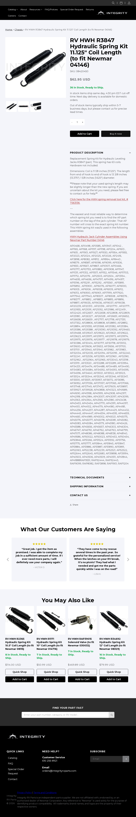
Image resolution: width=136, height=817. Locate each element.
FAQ (10, 763)
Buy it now (116, 134)
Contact (12, 779)
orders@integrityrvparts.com (59, 770)
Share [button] (75, 505)
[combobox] (68, 715)
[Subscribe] (126, 759)
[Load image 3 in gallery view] (35, 106)
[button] (113, 3)
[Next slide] (128, 559)
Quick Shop (20, 672)
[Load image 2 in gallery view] (23, 106)
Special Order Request (16, 771)
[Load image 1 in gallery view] (11, 106)
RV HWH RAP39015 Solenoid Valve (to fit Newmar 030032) (81, 642)
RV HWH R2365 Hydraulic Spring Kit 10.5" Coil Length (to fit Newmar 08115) (19, 643)
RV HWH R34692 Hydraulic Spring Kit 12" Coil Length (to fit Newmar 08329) (112, 643)
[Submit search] (111, 715)
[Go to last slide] (8, 559)
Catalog (12, 758)
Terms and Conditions (44, 792)
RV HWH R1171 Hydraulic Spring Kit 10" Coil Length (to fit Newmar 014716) (50, 643)
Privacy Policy (24, 792)
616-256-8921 (49, 760)
